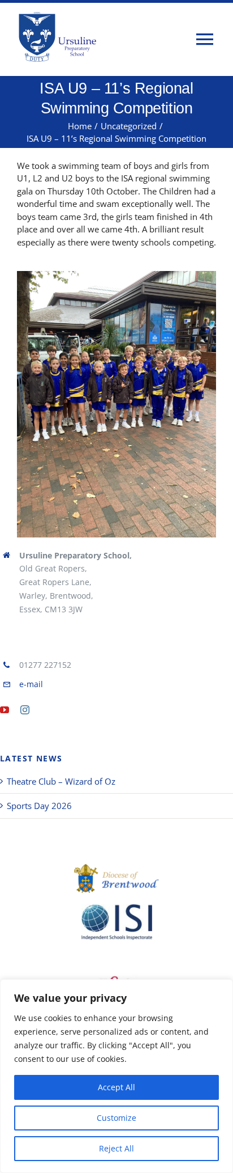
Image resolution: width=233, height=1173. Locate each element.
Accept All (116, 1087)
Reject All (116, 1148)
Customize (116, 1117)
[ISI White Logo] (116, 922)
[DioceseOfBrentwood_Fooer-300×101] (116, 878)
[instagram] (24, 709)
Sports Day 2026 (39, 805)
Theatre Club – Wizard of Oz (61, 781)
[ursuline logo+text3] (59, 36)
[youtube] (4, 709)
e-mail (31, 684)
